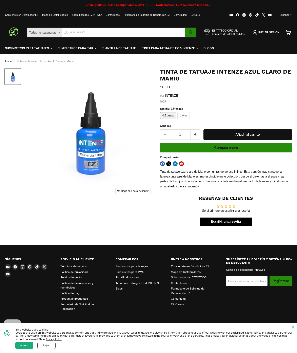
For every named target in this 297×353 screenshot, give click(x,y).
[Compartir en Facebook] (162, 163)
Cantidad (165, 125)
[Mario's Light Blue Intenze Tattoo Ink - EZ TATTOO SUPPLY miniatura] (13, 77)
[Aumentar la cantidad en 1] (195, 134)
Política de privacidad (74, 272)
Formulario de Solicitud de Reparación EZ (147, 15)
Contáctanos (113, 15)
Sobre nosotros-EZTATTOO (87, 15)
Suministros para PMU (76, 48)
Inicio (8, 61)
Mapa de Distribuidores (55, 15)
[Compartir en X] (168, 163)
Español (284, 15)
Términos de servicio (73, 266)
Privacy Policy (54, 339)
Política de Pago (70, 293)
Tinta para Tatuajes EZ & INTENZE (169, 48)
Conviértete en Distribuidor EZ (21, 15)
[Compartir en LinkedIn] (175, 163)
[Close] (293, 327)
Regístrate (281, 281)
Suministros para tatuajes (27, 48)
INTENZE (171, 95)
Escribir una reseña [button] (226, 221)
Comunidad (180, 15)
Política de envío (71, 277)
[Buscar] (190, 32)
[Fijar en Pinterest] (181, 163)
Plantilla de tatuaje (119, 48)
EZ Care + (196, 15)
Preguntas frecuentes (74, 298)
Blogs (208, 48)
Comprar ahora (226, 148)
